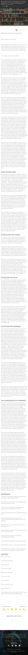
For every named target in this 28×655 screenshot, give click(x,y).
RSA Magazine (12, 649)
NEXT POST (22, 606)
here (22, 640)
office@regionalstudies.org (12, 636)
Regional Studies (10, 651)
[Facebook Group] (19, 645)
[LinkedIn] (12, 645)
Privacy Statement (21, 651)
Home (4, 651)
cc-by (16, 15)
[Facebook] (16, 645)
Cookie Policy (8, 3)
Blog (15, 651)
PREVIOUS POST (7, 606)
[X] (8, 645)
